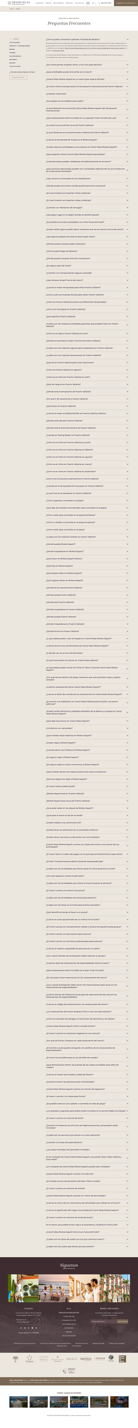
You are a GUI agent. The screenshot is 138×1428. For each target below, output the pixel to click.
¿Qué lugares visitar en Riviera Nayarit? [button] (64, 580)
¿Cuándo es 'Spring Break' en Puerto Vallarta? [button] (68, 435)
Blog (69, 1309)
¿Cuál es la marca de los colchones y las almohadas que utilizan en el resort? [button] (83, 1203)
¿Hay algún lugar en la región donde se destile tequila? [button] (72, 215)
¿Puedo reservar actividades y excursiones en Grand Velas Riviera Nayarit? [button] (81, 147)
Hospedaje (39, 3)
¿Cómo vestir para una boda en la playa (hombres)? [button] (70, 515)
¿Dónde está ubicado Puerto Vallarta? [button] (64, 421)
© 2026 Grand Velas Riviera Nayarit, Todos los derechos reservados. (69, 1415)
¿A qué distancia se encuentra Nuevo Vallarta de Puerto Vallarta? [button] (77, 132)
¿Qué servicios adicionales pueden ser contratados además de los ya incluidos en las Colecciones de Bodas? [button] (85, 170)
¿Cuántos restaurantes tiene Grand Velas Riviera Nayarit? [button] (73, 687)
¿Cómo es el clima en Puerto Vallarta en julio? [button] (68, 377)
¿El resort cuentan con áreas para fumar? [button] (66, 1096)
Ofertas (48, 3)
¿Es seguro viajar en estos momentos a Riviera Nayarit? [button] (72, 764)
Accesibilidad (76, 1346)
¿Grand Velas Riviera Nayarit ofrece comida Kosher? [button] (70, 1026)
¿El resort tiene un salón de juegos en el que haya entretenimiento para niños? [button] (84, 854)
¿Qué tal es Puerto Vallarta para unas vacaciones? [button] (70, 362)
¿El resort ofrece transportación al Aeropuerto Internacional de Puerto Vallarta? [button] (84, 86)
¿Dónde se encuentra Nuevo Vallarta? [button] (64, 588)
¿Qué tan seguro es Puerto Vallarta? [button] (63, 384)
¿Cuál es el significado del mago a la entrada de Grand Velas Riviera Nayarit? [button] (82, 1210)
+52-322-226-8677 (22, 1322)
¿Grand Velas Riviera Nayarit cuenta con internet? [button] (70, 1174)
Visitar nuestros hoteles (69, 1393)
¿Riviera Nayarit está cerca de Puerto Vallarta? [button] (68, 801)
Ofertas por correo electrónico (25, 1343)
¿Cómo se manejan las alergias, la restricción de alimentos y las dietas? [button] (80, 1019)
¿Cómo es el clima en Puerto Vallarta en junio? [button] (68, 442)
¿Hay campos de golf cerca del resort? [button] (64, 280)
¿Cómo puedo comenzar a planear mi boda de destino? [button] (73, 39)
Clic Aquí (86, 1382)
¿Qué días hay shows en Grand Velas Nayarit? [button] (68, 721)
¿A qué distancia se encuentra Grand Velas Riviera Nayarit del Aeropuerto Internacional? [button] (81, 109)
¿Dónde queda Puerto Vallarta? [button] (61, 617)
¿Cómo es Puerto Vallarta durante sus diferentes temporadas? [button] (76, 302)
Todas (16, 39)
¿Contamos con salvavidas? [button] (59, 728)
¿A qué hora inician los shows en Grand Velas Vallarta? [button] (72, 660)
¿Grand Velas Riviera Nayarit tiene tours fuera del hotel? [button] (73, 1232)
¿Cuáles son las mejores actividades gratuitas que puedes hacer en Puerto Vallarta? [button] (82, 325)
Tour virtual (69, 1316)
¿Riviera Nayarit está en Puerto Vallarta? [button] (65, 793)
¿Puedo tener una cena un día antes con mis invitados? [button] (73, 837)
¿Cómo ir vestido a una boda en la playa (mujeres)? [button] (70, 522)
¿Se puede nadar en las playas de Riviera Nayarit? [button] (69, 808)
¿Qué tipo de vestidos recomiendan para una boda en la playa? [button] (76, 508)
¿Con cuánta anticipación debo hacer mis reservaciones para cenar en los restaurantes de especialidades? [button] (81, 986)
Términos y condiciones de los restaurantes (55, 1343)
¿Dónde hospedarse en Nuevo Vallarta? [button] (65, 609)
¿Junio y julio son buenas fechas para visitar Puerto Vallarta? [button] (75, 295)
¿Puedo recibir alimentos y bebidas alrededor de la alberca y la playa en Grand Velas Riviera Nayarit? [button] (84, 712)
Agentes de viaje (98, 1343)
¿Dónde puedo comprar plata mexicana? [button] (66, 244)
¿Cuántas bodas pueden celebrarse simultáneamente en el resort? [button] (78, 161)
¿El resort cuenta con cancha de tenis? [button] (65, 1118)
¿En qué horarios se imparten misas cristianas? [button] (68, 200)
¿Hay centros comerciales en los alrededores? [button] (68, 178)
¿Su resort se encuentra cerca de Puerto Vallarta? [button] (70, 125)
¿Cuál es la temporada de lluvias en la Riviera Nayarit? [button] (71, 140)
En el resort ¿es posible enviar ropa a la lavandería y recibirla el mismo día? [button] (82, 1225)
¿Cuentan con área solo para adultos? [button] (64, 1142)
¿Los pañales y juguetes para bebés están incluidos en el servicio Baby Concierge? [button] (86, 1111)
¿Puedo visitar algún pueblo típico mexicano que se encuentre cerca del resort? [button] (85, 229)
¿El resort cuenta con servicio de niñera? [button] (65, 1188)
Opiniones (68, 1328)
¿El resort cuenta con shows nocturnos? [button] (65, 890)
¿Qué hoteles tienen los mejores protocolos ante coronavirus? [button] (76, 772)
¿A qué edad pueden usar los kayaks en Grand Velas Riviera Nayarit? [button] (79, 638)
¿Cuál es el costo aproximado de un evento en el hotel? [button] (73, 919)
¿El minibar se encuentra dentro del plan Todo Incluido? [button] (73, 1181)
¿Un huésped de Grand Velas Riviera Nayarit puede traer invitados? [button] (78, 1167)
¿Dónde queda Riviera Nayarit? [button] (60, 544)
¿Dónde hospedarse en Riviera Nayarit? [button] (65, 551)
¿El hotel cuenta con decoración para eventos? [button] (68, 934)
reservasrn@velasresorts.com (54, 1382)
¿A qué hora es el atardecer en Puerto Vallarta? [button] (68, 493)
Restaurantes (58, 3)
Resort (12, 63)
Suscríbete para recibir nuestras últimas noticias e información (109, 1314)
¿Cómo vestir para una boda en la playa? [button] (65, 529)
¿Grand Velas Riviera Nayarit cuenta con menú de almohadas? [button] (76, 1196)
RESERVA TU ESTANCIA (126, 3)
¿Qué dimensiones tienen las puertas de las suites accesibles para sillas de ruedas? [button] (82, 1066)
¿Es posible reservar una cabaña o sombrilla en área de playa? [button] (76, 1104)
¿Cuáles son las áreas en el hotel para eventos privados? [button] (73, 905)
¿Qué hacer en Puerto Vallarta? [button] (61, 406)
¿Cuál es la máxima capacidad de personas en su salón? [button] (73, 948)
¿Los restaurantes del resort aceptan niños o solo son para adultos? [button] (78, 1011)
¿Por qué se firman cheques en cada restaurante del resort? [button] (75, 1040)
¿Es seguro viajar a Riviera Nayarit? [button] (62, 757)
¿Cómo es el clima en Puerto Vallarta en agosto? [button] (69, 457)
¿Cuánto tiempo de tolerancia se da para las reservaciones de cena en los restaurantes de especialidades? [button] (81, 995)
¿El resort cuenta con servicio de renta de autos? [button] (69, 1217)
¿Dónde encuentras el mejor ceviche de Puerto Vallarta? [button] (73, 341)
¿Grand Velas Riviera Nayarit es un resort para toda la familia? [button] (75, 79)
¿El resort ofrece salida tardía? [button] (60, 786)
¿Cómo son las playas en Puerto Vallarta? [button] (66, 309)
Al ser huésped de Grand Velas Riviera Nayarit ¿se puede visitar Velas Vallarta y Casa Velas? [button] (83, 1158)
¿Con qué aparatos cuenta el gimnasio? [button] (65, 876)
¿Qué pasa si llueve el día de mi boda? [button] (64, 815)
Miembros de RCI (81, 1343)
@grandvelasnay (69, 1268)
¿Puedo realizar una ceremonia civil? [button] (63, 823)
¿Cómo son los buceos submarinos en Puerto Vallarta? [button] (72, 479)
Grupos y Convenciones (19, 46)
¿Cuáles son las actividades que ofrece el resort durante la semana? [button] (79, 883)
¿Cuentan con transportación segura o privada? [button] (69, 273)
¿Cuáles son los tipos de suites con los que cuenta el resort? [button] (75, 1239)
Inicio (12, 9)
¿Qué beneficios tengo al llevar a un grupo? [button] (67, 912)
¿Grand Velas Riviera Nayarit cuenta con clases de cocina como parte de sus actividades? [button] (82, 845)
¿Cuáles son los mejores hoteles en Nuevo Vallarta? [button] (71, 537)
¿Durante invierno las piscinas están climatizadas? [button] (70, 1082)
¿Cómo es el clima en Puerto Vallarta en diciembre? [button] (71, 471)
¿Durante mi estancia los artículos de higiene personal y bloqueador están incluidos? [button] (82, 1126)
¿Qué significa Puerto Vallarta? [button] (60, 316)
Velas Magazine (69, 1336)
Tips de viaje (14, 66)
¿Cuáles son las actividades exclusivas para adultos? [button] (71, 898)
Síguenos (69, 1265)
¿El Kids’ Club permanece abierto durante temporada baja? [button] (74, 861)
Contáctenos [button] (18, 77)
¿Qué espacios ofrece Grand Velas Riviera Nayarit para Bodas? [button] (75, 154)
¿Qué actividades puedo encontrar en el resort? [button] (69, 72)
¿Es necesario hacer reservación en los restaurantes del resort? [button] (76, 977)
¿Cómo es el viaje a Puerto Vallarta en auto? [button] (67, 333)
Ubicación (69, 3)
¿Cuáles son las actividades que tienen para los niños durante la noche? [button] (80, 869)
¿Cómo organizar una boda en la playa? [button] (65, 500)
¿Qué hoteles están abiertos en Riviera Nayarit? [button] (69, 735)
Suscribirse (123, 1321)
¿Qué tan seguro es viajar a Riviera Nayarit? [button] (66, 779)
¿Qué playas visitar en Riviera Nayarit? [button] (64, 573)
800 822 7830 (73, 1382)
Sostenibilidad (69, 1324)
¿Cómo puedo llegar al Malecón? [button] (62, 251)
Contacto (28, 1308)
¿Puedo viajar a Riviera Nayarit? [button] (61, 743)
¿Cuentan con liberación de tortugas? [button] (64, 207)
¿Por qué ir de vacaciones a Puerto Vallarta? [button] (67, 399)
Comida (12, 52)
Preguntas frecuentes (69, 1312)
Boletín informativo (109, 1308)
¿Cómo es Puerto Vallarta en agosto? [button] (64, 370)
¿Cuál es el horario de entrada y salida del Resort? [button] (70, 1074)
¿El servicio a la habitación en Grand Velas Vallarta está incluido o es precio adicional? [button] (82, 702)
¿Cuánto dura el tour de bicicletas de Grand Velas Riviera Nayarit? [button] (77, 646)
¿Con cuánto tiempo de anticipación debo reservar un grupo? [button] (76, 956)
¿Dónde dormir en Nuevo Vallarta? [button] (62, 631)
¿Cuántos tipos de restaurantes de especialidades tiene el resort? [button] (78, 963)
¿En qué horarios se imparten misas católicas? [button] (68, 193)
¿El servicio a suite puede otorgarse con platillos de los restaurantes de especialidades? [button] (80, 1049)
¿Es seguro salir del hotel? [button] (58, 266)
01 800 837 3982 (58, 50)
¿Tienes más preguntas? (22, 72)
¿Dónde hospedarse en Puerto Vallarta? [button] (65, 624)
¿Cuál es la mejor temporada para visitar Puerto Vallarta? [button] (73, 287)
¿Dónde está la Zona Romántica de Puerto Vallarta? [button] (71, 428)
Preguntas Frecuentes (69, 18)
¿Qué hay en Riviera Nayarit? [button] (59, 566)
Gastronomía (15, 56)
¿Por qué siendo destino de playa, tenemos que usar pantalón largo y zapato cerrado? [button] (83, 678)
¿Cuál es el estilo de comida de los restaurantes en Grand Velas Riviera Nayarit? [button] (84, 694)
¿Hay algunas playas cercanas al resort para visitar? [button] (70, 237)
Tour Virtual (79, 3)
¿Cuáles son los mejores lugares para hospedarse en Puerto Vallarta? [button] (79, 348)
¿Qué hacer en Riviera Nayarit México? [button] (64, 559)
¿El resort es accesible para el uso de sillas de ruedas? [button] (72, 1057)
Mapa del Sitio (62, 1346)
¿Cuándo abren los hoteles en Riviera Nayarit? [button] (68, 750)
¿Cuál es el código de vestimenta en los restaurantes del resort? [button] (77, 1004)
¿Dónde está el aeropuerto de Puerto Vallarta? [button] (68, 391)
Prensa (69, 1332)
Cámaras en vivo (69, 1320)
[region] (87, 50)
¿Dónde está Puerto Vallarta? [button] (60, 602)
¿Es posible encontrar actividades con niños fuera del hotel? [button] (75, 222)
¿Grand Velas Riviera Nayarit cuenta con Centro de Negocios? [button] (75, 1089)
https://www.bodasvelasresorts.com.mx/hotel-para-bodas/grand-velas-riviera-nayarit (94, 48)
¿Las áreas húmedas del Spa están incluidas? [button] (68, 1150)
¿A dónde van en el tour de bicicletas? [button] (64, 653)
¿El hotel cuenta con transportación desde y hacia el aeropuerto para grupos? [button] (83, 927)
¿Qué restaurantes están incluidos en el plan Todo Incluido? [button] (75, 970)
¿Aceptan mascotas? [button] (56, 94)
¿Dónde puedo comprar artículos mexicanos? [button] (68, 258)
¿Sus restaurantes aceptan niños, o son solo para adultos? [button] (74, 65)
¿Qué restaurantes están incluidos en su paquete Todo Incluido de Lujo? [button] (81, 118)
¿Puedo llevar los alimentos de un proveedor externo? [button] (72, 830)
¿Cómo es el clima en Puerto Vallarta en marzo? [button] (69, 464)
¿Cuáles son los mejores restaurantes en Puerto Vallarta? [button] (73, 355)
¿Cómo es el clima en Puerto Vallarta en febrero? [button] (69, 450)
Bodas (12, 49)
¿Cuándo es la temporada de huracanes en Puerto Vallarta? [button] (74, 486)
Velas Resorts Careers (28, 1333)
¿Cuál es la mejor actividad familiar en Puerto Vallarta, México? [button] (76, 413)
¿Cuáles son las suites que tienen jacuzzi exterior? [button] (70, 1246)
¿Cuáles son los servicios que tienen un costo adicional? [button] (73, 1135)
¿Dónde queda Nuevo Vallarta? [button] (61, 595)
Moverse (13, 59)
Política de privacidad (116, 1343)
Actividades (14, 42)
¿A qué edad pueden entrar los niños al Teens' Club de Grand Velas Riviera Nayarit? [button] (82, 668)
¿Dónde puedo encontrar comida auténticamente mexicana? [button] (76, 186)
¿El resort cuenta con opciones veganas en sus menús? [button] (73, 1033)
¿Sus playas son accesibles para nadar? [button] (65, 101)
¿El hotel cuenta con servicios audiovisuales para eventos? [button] (74, 941)
